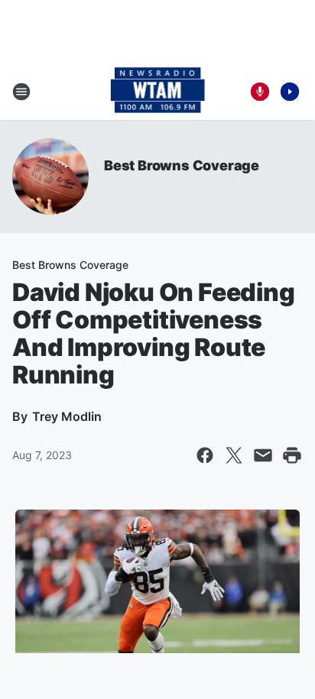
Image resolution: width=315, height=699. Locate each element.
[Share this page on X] (234, 455)
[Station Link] (158, 91)
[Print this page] (292, 455)
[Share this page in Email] (263, 455)
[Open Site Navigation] (21, 92)
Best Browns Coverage (181, 165)
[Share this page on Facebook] (205, 455)
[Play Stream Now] (290, 92)
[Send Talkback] (260, 92)
